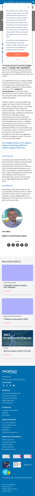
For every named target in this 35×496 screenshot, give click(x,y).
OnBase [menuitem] (5, 413)
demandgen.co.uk (9, 482)
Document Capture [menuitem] (9, 396)
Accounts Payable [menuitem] (8, 423)
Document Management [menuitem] (11, 393)
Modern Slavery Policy (9, 489)
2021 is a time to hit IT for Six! (17, 351)
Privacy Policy (6, 487)
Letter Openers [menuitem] (7, 447)
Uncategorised (9, 283)
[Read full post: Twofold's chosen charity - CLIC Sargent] (17, 273)
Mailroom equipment (12, 316)
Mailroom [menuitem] (5, 430)
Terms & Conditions (8, 484)
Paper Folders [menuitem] (7, 444)
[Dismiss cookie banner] (28, 7)
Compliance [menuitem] (6, 427)
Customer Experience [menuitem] (10, 432)
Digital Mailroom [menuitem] (8, 400)
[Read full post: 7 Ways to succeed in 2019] (17, 306)
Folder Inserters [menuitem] (8, 440)
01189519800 (10, 2)
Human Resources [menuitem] (9, 425)
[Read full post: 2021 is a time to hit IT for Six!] (17, 338)
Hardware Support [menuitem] (9, 449)
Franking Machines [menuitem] (9, 442)
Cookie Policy (6, 491)
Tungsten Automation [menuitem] (10, 410)
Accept (17, 54)
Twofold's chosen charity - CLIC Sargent (15, 286)
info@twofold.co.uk (25, 2)
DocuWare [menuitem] (6, 415)
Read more (7, 291)
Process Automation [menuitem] (9, 398)
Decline (17, 59)
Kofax (5, 348)
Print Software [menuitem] (7, 403)
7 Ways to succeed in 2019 (15, 319)
